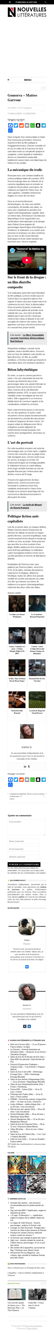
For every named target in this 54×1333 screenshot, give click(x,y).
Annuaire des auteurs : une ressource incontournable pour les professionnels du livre (27, 1205)
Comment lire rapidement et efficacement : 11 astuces (18, 796)
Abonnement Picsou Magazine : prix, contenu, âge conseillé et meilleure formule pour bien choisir (27, 1255)
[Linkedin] (25, 766)
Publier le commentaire (24, 864)
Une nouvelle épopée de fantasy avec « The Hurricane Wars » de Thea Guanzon (16, 1306)
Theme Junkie (32, 1328)
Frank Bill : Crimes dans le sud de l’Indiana (36, 1305)
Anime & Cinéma (15, 113)
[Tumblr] (29, 766)
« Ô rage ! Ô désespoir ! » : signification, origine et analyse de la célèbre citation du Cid (27, 1217)
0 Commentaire (29, 113)
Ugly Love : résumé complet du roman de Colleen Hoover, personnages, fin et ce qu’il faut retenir (27, 1242)
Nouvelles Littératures (33, 1326)
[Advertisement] (27, 49)
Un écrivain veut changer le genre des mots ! (28, 1238)
